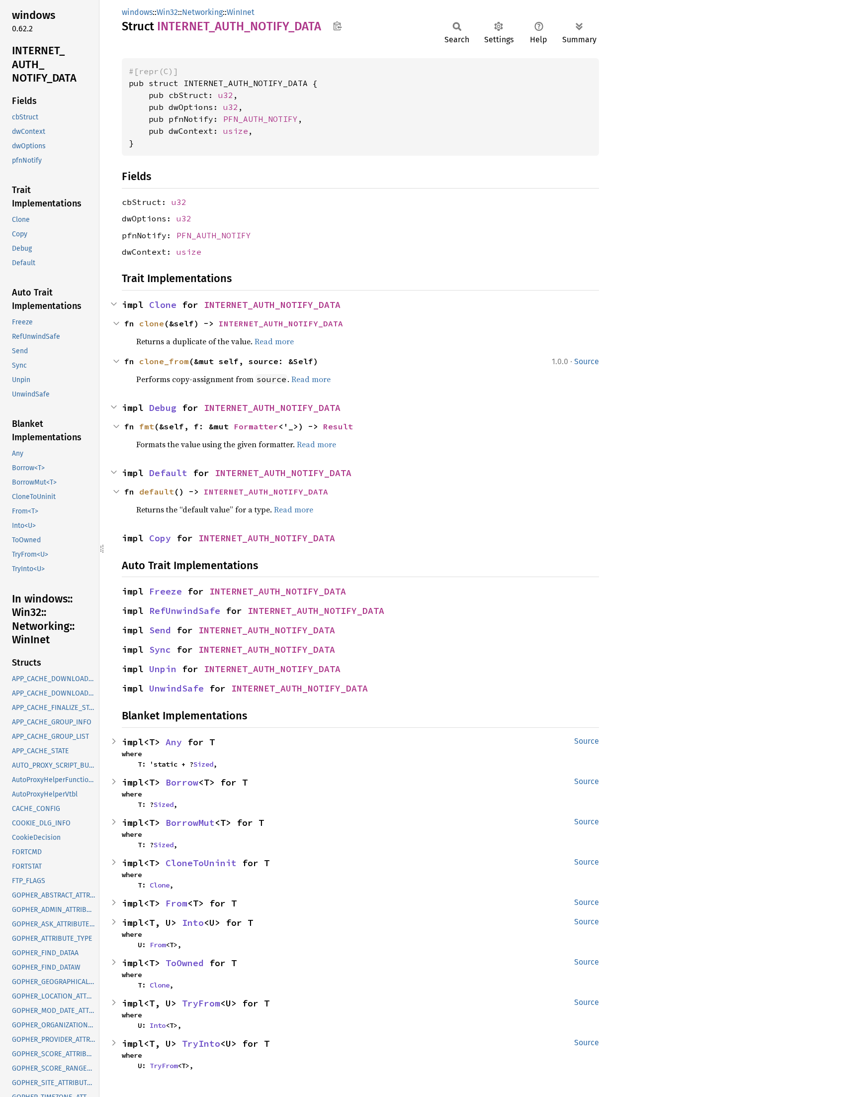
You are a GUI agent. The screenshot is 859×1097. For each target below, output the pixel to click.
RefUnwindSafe (184, 610)
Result (338, 426)
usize (235, 131)
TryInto (201, 1043)
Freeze (165, 591)
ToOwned (185, 963)
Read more (274, 341)
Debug (162, 407)
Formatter (256, 426)
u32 (225, 95)
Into (193, 922)
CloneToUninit (201, 863)
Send (160, 630)
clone (151, 323)
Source (586, 361)
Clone (162, 304)
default (156, 492)
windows (137, 12)
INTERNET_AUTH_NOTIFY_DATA (272, 304)
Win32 (167, 12)
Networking (202, 12)
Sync (160, 649)
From (176, 903)
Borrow (182, 782)
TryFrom (201, 1003)
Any (174, 742)
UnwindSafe (176, 688)
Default (168, 473)
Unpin (162, 669)
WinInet (241, 12)
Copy (160, 538)
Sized (203, 764)
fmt (146, 426)
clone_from (164, 361)
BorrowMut (190, 822)
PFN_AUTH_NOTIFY (260, 119)
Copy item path (337, 25)
